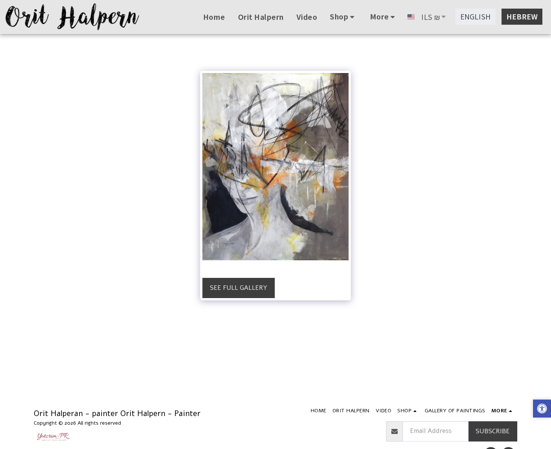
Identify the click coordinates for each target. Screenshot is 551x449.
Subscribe (493, 431)
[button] (542, 409)
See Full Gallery (238, 287)
